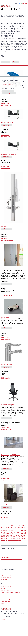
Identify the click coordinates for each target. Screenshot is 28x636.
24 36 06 (3, 48)
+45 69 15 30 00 (5, 103)
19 (8, 527)
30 (25, 527)
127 (19, 538)
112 (11, 537)
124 (13, 538)
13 (23, 525)
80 (3, 533)
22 (12, 527)
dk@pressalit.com (5, 339)
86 (12, 533)
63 (1, 532)
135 (13, 540)
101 (12, 535)
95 (1, 535)
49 (5, 530)
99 (8, 535)
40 (15, 529)
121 (6, 538)
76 (22, 532)
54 (12, 530)
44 (22, 529)
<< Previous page (5, 525)
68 (9, 532)
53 (11, 530)
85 (11, 533)
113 (13, 537)
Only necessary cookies (8, 93)
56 (15, 530)
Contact (3, 619)
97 (5, 535)
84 (9, 533)
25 (17, 527)
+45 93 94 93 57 (5, 478)
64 (3, 532)
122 (9, 538)
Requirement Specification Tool (8, 575)
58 (19, 530)
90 (19, 533)
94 (25, 533)
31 (1, 529)
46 (25, 529)
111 (9, 537)
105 (21, 535)
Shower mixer (5, 317)
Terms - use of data (6, 596)
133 (9, 540)
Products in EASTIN (6, 557)
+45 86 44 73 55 (5, 135)
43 (20, 529)
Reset (14, 62)
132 (6, 540)
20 (9, 527)
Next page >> (17, 540)
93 (23, 533)
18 (6, 527)
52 (9, 530)
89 (17, 533)
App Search (4, 579)
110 (6, 537)
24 (15, 527)
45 (23, 529)
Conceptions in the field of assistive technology (12, 571)
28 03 (15, 51)
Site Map (4, 588)
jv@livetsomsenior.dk (6, 519)
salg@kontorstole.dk (6, 429)
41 (17, 529)
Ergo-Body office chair (7, 404)
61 (23, 530)
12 (22, 525)
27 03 (11, 49)
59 (20, 530)
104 (19, 535)
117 (22, 537)
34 (6, 529)
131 (4, 540)
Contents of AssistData (7, 586)
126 (17, 538)
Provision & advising (6, 573)
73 (17, 532)
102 (14, 535)
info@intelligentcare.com (7, 240)
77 (23, 532)
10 (19, 525)
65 (5, 532)
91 (20, 533)
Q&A (3, 603)
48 (3, 530)
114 (15, 537)
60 (22, 530)
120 (4, 538)
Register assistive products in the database (11, 592)
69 (11, 532)
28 (22, 527)
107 (25, 535)
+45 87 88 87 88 (5, 337)
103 (16, 535)
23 (14, 527)
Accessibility (4, 598)
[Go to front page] (9, 9)
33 (5, 529)
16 (3, 527)
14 (25, 525)
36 (9, 529)
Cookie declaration (6, 601)
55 (14, 530)
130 (2, 540)
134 (11, 540)
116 (19, 537)
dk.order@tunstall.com (6, 295)
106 (23, 535)
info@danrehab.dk (5, 136)
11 (20, 525)
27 (20, 527)
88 (15, 533)
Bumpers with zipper (7, 122)
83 (8, 533)
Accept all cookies (7, 90)
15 (1, 527)
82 (6, 533)
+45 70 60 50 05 (5, 427)
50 (6, 530)
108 (2, 537)
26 (19, 527)
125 (15, 538)
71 (14, 532)
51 (8, 530)
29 (23, 527)
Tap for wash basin (6, 365)
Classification (13, 15)
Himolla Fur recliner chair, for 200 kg (11, 505)
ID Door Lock (5, 269)
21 (11, 527)
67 (8, 532)
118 (24, 537)
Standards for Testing (6, 577)
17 (5, 527)
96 (3, 535)
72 (15, 532)
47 (1, 530)
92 (22, 533)
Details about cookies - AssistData (9, 84)
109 (4, 537)
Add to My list (6, 125)
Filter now (5, 62)
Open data (4, 594)
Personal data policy (6, 599)
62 (25, 530)
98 (6, 535)
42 (19, 529)
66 (6, 532)
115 (17, 537)
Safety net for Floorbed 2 (8, 154)
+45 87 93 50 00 (5, 294)
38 (12, 529)
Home (8, 15)
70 (12, 532)
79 (1, 533)
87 (14, 533)
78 (25, 532)
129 (24, 538)
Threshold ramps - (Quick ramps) (11, 455)
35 (8, 529)
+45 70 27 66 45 (5, 238)
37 (11, 529)
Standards (3, 552)
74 (19, 532)
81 (5, 533)
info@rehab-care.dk (6, 105)
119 (2, 538)
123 (11, 538)
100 (10, 535)
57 (17, 530)
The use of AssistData (6, 590)
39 (14, 529)
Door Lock (4, 226)
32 (3, 529)
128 (22, 538)
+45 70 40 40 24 (5, 517)
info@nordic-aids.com (6, 480)
